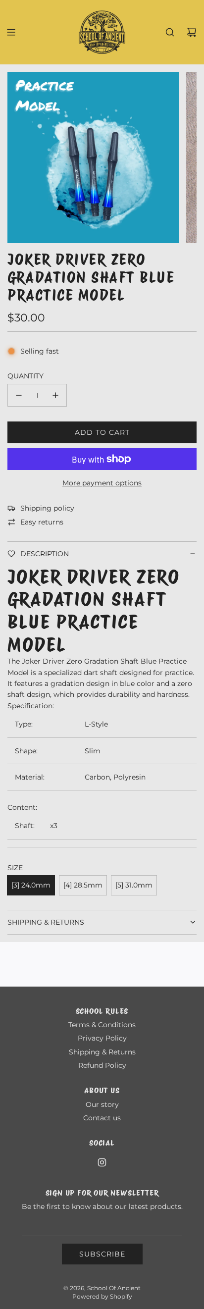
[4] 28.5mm (82, 885)
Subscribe (102, 1254)
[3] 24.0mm (31, 885)
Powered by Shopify (102, 1296)
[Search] (170, 32)
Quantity (25, 375)
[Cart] (192, 32)
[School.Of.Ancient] (102, 1162)
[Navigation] (11, 32)
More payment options (102, 482)
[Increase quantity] (55, 395)
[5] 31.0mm (134, 885)
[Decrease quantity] (19, 395)
